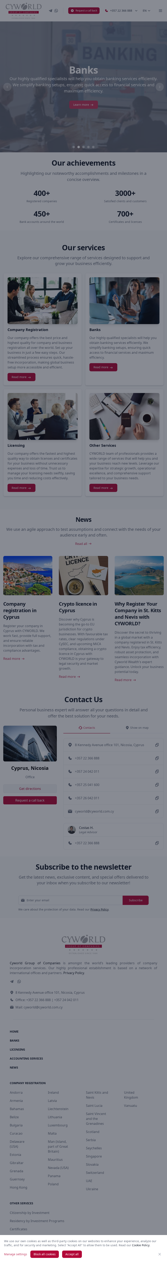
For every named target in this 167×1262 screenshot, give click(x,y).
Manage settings (15, 1254)
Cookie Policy (140, 1245)
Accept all (72, 1254)
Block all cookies (45, 1254)
